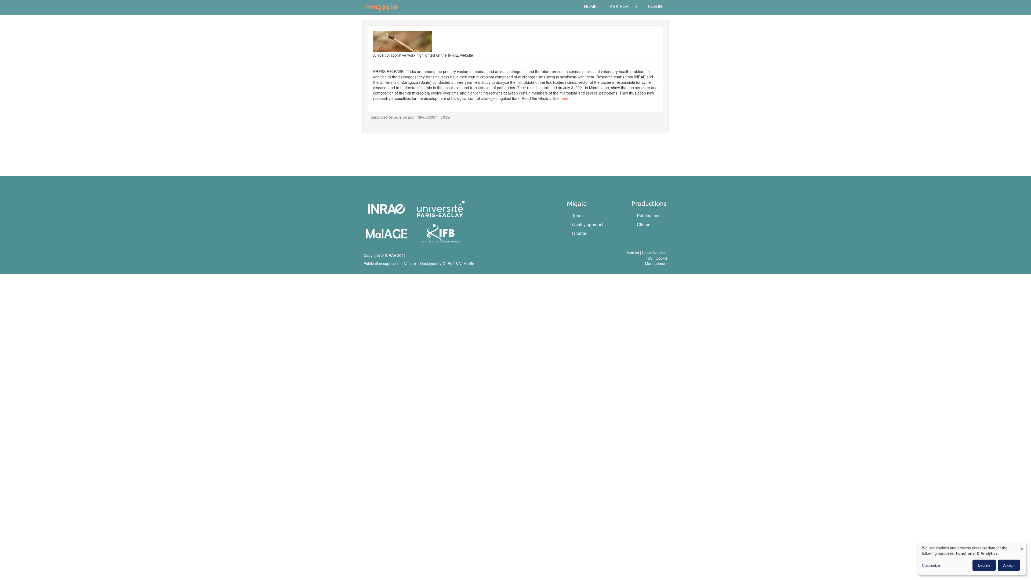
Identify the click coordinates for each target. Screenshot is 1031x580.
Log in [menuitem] (655, 6)
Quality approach (588, 224)
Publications (648, 215)
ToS (649, 258)
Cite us (643, 224)
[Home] (383, 7)
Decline (984, 565)
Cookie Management (656, 260)
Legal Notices (653, 252)
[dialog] (972, 558)
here (564, 98)
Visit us (633, 252)
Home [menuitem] (590, 6)
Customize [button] (931, 565)
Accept (1009, 565)
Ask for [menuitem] (616, 8)
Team (577, 215)
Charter (579, 233)
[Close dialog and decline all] (1022, 545)
